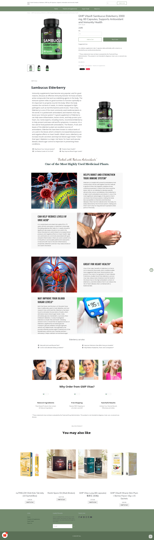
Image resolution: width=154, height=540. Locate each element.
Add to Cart (90, 39)
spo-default (81, 65)
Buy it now (115, 39)
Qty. (79, 30)
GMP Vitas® (81, 24)
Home (56, 9)
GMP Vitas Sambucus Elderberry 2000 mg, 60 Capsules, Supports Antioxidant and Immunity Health (55, 13)
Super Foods (85, 9)
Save (89, 69)
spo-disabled (88, 65)
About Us (97, 9)
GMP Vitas (78, 536)
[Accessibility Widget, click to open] (151, 270)
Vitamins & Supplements (70, 9)
